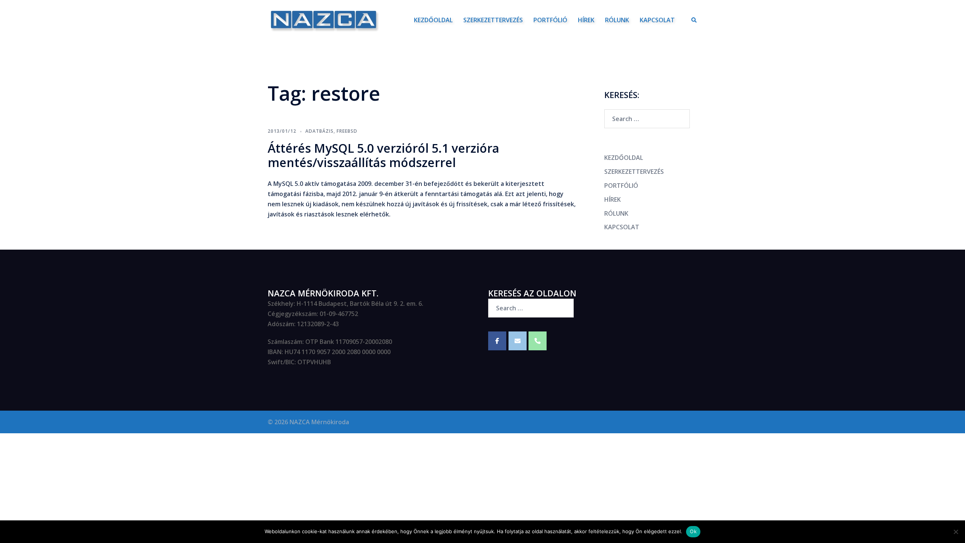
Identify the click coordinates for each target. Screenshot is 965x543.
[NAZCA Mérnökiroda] (323, 19)
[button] (694, 20)
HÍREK (586, 20)
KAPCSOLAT (657, 20)
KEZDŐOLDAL (433, 20)
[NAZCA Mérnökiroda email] (518, 340)
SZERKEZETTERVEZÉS (493, 20)
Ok (693, 531)
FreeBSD (347, 131)
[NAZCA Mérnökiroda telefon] (537, 340)
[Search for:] (647, 118)
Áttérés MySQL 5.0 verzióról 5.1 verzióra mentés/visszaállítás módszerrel (383, 155)
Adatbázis (319, 131)
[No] (955, 531)
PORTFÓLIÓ (550, 20)
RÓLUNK (617, 20)
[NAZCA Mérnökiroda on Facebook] (497, 340)
